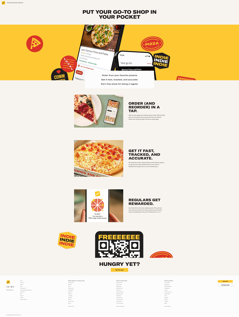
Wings (165, 303)
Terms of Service (23, 299)
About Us (22, 282)
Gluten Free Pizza (119, 292)
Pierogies (166, 297)
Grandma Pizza (119, 297)
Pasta (165, 295)
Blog (21, 286)
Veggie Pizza (118, 286)
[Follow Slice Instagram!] (13, 287)
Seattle (69, 299)
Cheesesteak (167, 288)
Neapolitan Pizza (119, 293)
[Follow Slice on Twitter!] (8, 287)
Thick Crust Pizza (119, 303)
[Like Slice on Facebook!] (6, 287)
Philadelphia (70, 290)
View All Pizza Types (120, 306)
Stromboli (166, 301)
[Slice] (3, 3)
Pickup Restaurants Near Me (26, 290)
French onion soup (168, 292)
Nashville (70, 297)
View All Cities (71, 306)
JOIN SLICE (225, 281)
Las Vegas (70, 295)
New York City (71, 282)
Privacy (21, 297)
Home (21, 280)
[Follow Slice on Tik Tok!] (9, 287)
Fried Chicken (167, 293)
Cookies (166, 290)
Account (21, 295)
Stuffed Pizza (119, 301)
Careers (21, 284)
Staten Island (71, 288)
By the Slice (118, 290)
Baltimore (70, 292)
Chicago (70, 293)
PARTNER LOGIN (225, 285)
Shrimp (165, 299)
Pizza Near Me (23, 288)
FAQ (21, 293)
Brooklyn (70, 284)
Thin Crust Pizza (119, 299)
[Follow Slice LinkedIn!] (11, 287)
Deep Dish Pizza (119, 288)
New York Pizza (119, 282)
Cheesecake (166, 284)
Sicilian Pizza (119, 284)
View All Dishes (167, 306)
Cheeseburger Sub (168, 286)
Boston (69, 303)
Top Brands (22, 292)
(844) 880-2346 (9, 290)
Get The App (119, 270)
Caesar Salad (167, 282)
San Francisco (71, 301)
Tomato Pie (118, 295)
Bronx (69, 286)
